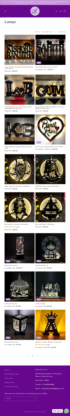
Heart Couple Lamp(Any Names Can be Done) (49, 146)
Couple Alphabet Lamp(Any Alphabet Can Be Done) (18, 147)
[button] (5, 11)
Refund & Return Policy (12, 374)
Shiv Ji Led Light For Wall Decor (44, 224)
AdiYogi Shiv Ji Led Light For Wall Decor (47, 186)
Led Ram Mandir (40, 303)
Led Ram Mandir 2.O (11, 303)
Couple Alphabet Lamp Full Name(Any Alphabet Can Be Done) (19, 67)
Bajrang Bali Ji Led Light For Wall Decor (17, 224)
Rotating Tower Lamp (11, 265)
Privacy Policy (9, 378)
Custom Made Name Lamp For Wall (46, 67)
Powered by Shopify (41, 411)
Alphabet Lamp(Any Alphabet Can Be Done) (48, 342)
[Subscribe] (35, 398)
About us (7, 370)
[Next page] (42, 356)
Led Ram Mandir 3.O (41, 265)
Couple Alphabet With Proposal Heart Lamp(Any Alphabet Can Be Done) (49, 107)
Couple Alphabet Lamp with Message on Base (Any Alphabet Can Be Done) (18, 107)
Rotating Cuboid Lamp (11, 342)
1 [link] (27, 356)
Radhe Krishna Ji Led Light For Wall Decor (17, 186)
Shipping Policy (9, 382)
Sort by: (37, 32)
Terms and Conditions (11, 386)
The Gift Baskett (32, 411)
